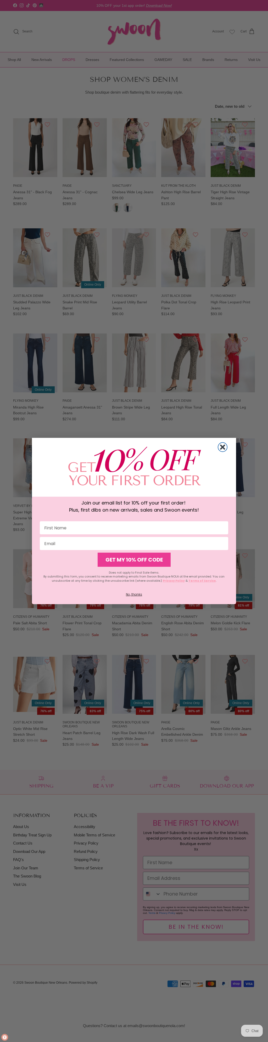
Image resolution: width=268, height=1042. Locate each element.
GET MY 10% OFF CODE (134, 559)
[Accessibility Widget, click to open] (4, 1037)
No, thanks (134, 594)
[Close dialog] (222, 447)
